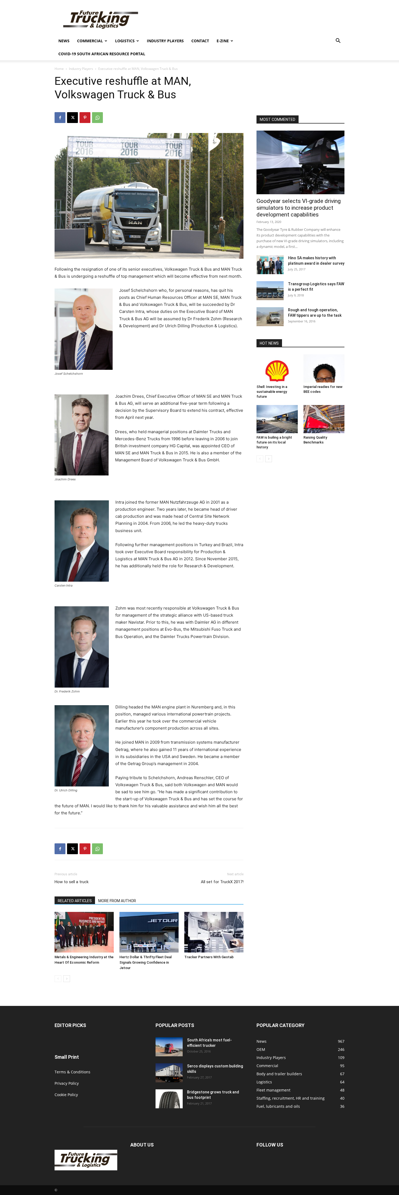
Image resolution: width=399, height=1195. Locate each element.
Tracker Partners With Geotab (209, 957)
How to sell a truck (71, 881)
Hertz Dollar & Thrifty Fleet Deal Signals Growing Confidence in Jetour (145, 962)
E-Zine (223, 40)
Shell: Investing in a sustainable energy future (271, 392)
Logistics (125, 40)
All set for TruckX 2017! (222, 881)
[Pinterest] (85, 117)
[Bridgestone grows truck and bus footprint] (169, 1098)
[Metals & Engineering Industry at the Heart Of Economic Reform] (84, 932)
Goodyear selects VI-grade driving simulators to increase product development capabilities (298, 208)
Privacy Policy (67, 1083)
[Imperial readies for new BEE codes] (324, 368)
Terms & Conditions (72, 1071)
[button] (337, 41)
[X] (72, 117)
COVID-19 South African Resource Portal (101, 53)
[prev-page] (58, 978)
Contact (200, 40)
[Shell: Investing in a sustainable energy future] (277, 368)
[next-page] (66, 978)
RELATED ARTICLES (75, 901)
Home (59, 68)
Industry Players (165, 40)
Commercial (90, 40)
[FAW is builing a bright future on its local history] (277, 419)
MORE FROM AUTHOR (117, 901)
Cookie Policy (66, 1094)
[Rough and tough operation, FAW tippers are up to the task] (270, 316)
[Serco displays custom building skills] (169, 1072)
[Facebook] (60, 117)
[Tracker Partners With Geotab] (213, 932)
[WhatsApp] (97, 117)
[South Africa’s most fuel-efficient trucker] (169, 1046)
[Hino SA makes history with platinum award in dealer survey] (270, 264)
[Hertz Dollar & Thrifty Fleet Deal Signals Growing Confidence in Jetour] (149, 932)
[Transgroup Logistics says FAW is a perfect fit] (270, 290)
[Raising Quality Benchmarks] (324, 419)
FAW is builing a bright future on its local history (274, 442)
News (63, 40)
